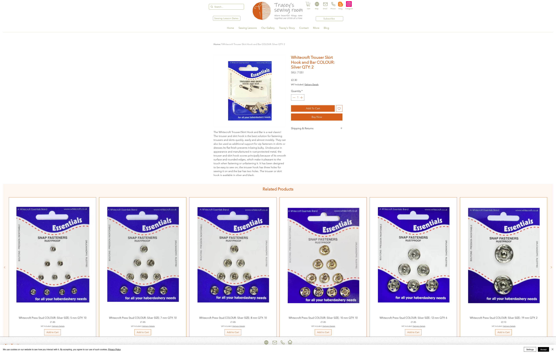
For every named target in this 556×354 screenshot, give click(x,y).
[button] (308, 4)
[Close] (552, 349)
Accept (543, 349)
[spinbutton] (297, 97)
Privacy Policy (114, 349)
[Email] (325, 4)
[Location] (317, 4)
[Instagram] (349, 4)
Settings (530, 349)
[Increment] (301, 97)
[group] (278, 267)
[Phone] (333, 4)
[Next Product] (551, 267)
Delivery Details (312, 84)
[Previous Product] (4, 267)
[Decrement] (293, 97)
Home (217, 44)
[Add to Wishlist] (339, 108)
